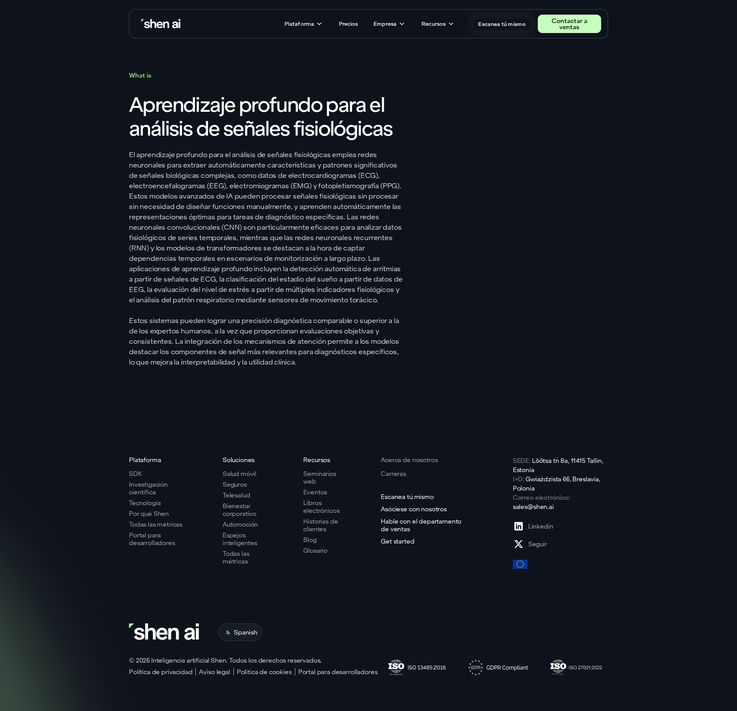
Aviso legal (214, 672)
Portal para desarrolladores (152, 539)
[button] (303, 24)
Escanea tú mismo (502, 23)
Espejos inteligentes (240, 539)
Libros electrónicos (321, 506)
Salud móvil (239, 473)
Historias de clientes (320, 525)
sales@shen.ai (533, 506)
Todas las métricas (155, 524)
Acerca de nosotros (409, 460)
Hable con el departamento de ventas (421, 525)
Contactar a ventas (569, 24)
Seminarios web (319, 477)
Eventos (315, 492)
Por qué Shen (149, 513)
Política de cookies (264, 672)
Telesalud (236, 495)
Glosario (315, 550)
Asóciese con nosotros (414, 509)
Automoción (240, 524)
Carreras (393, 473)
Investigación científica (148, 488)
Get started (397, 541)
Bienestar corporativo (239, 509)
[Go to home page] (161, 24)
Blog (309, 540)
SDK (135, 473)
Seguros (235, 484)
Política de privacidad (160, 672)
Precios (348, 24)
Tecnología (144, 503)
